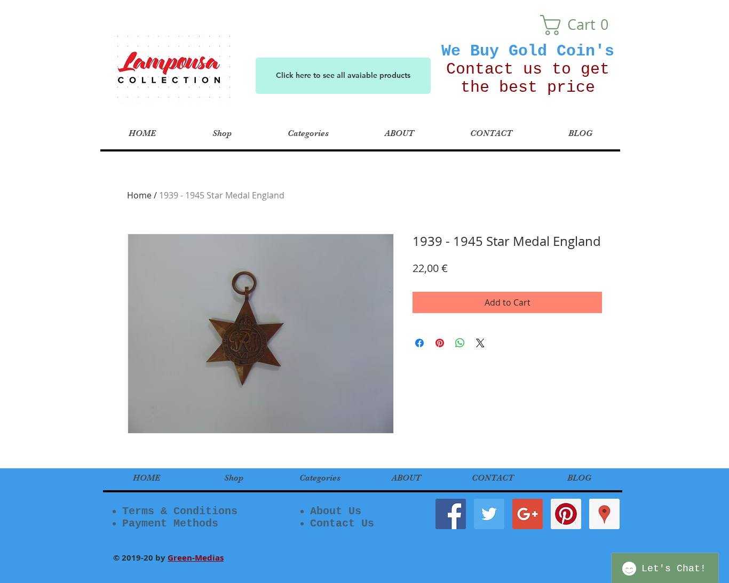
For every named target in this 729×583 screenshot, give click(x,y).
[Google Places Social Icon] (604, 514)
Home (139, 195)
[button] (578, 25)
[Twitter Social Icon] (489, 514)
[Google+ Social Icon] (527, 514)
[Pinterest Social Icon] (566, 514)
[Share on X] (480, 343)
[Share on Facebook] (419, 343)
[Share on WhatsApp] (460, 343)
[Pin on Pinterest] (439, 343)
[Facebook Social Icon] (450, 514)
